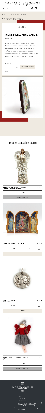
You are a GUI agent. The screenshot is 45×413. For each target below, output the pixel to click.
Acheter (22, 254)
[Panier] (36, 8)
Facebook (23, 396)
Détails (22, 192)
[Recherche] (32, 8)
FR (3, 8)
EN (7, 8)
